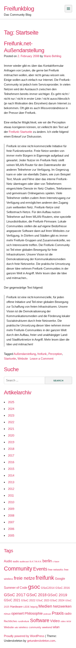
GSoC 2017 (15, 594)
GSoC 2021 (12, 600)
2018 (11, 448)
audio (16, 561)
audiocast (24, 561)
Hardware (16, 606)
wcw (68, 621)
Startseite (10, 358)
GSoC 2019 (57, 595)
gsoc (34, 587)
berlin (47, 561)
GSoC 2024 (57, 600)
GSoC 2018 (36, 595)
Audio (8, 561)
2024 (11, 408)
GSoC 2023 (42, 600)
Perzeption (55, 353)
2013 (11, 482)
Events (40, 568)
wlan (56, 627)
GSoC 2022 (28, 600)
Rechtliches (10, 621)
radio (68, 613)
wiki (16, 627)
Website (23, 358)
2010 (11, 502)
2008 (11, 515)
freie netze (24, 578)
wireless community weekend (35, 627)
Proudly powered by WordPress (24, 636)
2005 (11, 535)
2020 (11, 435)
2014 (11, 475)
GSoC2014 (48, 587)
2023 (11, 415)
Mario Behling (52, 56)
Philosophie (34, 613)
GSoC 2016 (62, 587)
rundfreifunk (23, 621)
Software (39, 620)
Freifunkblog (19, 8)
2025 (11, 402)
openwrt (17, 613)
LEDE (26, 606)
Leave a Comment (41, 358)
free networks (55, 569)
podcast (47, 614)
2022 (11, 422)
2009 (11, 508)
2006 (11, 528)
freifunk (42, 353)
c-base (56, 561)
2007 (11, 522)
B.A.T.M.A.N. (36, 561)
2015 (11, 468)
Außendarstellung (25, 353)
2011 (11, 495)
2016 (11, 462)
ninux (7, 613)
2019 (11, 442)
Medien (45, 606)
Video (55, 621)
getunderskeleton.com (41, 640)
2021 (11, 428)
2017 (11, 455)
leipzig (34, 606)
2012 (11, 488)
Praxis (58, 613)
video (63, 621)
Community (18, 568)
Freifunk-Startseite (20, 131)
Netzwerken (62, 606)
